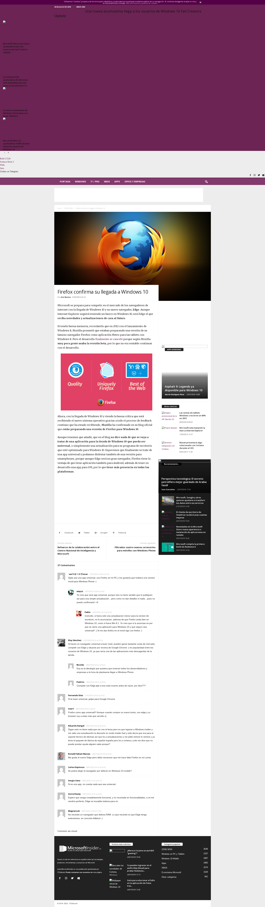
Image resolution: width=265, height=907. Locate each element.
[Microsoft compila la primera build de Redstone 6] (168, 547)
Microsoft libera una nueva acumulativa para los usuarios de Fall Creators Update (16, 48)
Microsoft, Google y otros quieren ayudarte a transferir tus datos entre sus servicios (190, 500)
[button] (206, 182)
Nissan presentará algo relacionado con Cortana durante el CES (191, 445)
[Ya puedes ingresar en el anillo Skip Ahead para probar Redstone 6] (117, 869)
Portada (65, 181)
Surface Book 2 (7, 162)
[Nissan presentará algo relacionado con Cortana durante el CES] (169, 447)
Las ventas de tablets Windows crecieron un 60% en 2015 (192, 415)
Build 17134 (5, 158)
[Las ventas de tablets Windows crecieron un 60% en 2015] (169, 417)
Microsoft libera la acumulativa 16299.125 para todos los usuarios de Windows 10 (16, 145)
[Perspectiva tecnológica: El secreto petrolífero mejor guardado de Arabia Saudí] (184, 476)
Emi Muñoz (66, 297)
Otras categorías (169, 877)
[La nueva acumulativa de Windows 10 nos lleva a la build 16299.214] (17, 97)
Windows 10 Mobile (170, 858)
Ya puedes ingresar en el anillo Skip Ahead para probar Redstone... (139, 868)
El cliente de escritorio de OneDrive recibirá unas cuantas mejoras (191, 515)
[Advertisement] (128, 195)
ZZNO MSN (68, 208)
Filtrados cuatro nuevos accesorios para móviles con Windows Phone (135, 549)
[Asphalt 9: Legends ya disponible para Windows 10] (185, 372)
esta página (97, 872)
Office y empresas (135, 181)
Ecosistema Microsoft (171, 872)
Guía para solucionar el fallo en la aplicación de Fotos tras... (141, 883)
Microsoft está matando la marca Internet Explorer (192, 429)
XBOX (107, 181)
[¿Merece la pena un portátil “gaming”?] (117, 855)
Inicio (59, 208)
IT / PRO (95, 181)
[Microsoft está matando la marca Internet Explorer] (169, 432)
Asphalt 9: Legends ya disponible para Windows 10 (183, 388)
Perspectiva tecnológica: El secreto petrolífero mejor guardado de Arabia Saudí (184, 482)
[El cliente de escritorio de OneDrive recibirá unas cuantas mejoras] (168, 515)
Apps (117, 181)
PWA (2, 165)
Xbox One (80, 7)
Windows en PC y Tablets (173, 854)
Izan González (168, 489)
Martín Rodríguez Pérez (174, 394)
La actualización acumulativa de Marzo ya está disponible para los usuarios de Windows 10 (15, 81)
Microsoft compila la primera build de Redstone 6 (190, 545)
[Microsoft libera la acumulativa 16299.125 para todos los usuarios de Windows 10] (17, 128)
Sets (2, 168)
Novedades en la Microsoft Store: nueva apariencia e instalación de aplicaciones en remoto (191, 530)
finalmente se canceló (109, 339)
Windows (80, 181)
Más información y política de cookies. (142, 3)
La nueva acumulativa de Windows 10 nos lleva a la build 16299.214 (15, 113)
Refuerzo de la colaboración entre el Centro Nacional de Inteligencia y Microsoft (78, 550)
